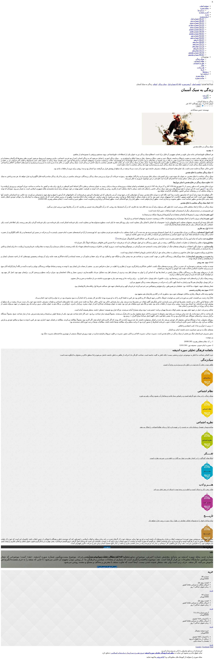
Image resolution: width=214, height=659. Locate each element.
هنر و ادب (200, 67)
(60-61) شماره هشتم (196, 34)
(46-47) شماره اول (197, 19)
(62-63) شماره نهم (197, 36)
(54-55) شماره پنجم (197, 27)
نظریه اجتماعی (198, 63)
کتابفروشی (160, 657)
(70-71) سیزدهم (198, 44)
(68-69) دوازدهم (198, 42)
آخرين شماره (204, 12)
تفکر (202, 65)
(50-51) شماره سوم (197, 23)
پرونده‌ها (206, 72)
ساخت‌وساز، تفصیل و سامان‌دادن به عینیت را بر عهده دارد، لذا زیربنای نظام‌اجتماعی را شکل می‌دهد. (176, 427)
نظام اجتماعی (199, 61)
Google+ (199, 647)
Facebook (205, 647)
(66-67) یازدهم (199, 40)
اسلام (155, 84)
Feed (211, 647)
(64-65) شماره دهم (197, 38)
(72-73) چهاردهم (198, 46)
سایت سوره (199, 78)
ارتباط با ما (205, 74)
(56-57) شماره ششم (196, 29)
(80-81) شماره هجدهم (196, 55)
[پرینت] (206, 95)
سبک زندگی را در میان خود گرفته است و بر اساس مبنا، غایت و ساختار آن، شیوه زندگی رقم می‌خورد (176, 396)
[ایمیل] (206, 98)
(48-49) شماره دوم (197, 21)
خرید (207, 14)
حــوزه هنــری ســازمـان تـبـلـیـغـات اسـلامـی (127, 653)
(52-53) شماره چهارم (196, 25)
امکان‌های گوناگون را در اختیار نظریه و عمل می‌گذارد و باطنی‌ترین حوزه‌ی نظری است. (181, 458)
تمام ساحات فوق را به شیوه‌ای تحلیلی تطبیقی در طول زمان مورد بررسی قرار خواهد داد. (180, 521)
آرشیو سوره (204, 17)
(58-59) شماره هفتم (197, 31)
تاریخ (202, 70)
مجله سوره (204, 8)
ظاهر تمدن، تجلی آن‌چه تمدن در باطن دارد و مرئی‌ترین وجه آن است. (188, 365)
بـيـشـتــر (107, 547)
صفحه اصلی (204, 6)
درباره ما (201, 10)
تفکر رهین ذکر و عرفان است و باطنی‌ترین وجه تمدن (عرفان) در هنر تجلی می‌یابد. (183, 489)
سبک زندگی (200, 59)
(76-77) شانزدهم (198, 50)
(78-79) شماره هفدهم (196, 53)
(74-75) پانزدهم (198, 48)
